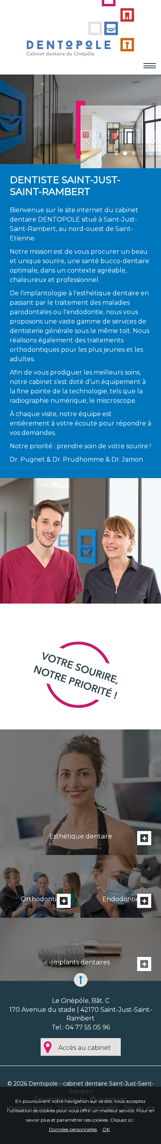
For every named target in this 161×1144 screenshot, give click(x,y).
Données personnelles (73, 1129)
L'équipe (80, 949)
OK (106, 1129)
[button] (84, 136)
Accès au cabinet (84, 1047)
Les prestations (80, 792)
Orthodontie (40, 886)
